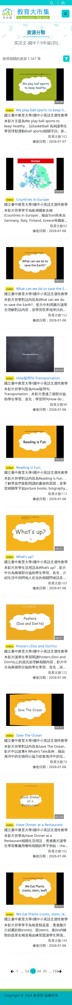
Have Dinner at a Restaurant (34, 824)
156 (55, 971)
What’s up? (20, 556)
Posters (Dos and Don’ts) (31, 646)
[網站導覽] (63, 3)
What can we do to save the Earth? (37, 288)
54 (39, 971)
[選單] (66, 13)
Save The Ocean (24, 735)
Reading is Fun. (23, 467)
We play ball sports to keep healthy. (37, 110)
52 (27, 971)
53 (33, 971)
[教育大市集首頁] (26, 13)
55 (45, 971)
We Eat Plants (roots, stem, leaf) (37, 914)
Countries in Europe (27, 199)
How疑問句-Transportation (33, 378)
